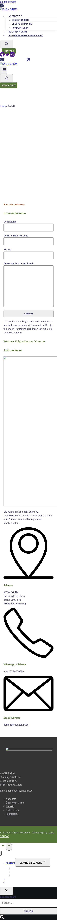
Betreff (7, 249)
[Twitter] (7, 56)
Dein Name (10, 221)
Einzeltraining (20, 20)
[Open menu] (3, 70)
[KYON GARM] (8, 9)
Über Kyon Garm (15, 802)
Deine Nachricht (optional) (19, 263)
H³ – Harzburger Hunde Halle (25, 35)
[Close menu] (1, 853)
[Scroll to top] (3, 846)
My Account (9, 85)
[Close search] (6, 891)
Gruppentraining (22, 24)
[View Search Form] (6, 44)
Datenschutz (12, 810)
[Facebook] (2, 56)
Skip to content (8, 2)
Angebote (11, 799)
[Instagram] (12, 56)
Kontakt (9, 51)
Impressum (12, 814)
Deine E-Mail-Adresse (16, 235)
